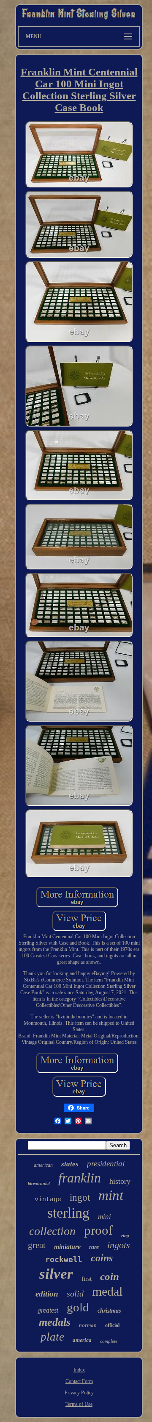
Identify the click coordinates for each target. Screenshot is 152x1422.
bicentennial (39, 1183)
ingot (80, 1197)
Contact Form (79, 1381)
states (70, 1164)
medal (107, 1291)
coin (109, 1276)
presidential (106, 1163)
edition (46, 1293)
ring (125, 1235)
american (43, 1165)
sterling (68, 1213)
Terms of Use (78, 1404)
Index (79, 1370)
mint (110, 1195)
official (112, 1325)
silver (56, 1274)
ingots (118, 1245)
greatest (48, 1310)
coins (102, 1257)
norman (88, 1325)
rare (94, 1247)
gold (78, 1307)
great (37, 1245)
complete (108, 1341)
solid (75, 1293)
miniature (67, 1246)
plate (52, 1336)
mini (104, 1217)
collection (52, 1231)
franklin (79, 1177)
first (86, 1278)
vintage (48, 1199)
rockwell (63, 1259)
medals (55, 1322)
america (82, 1340)
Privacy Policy (79, 1393)
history (119, 1181)
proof (98, 1230)
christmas (109, 1311)
